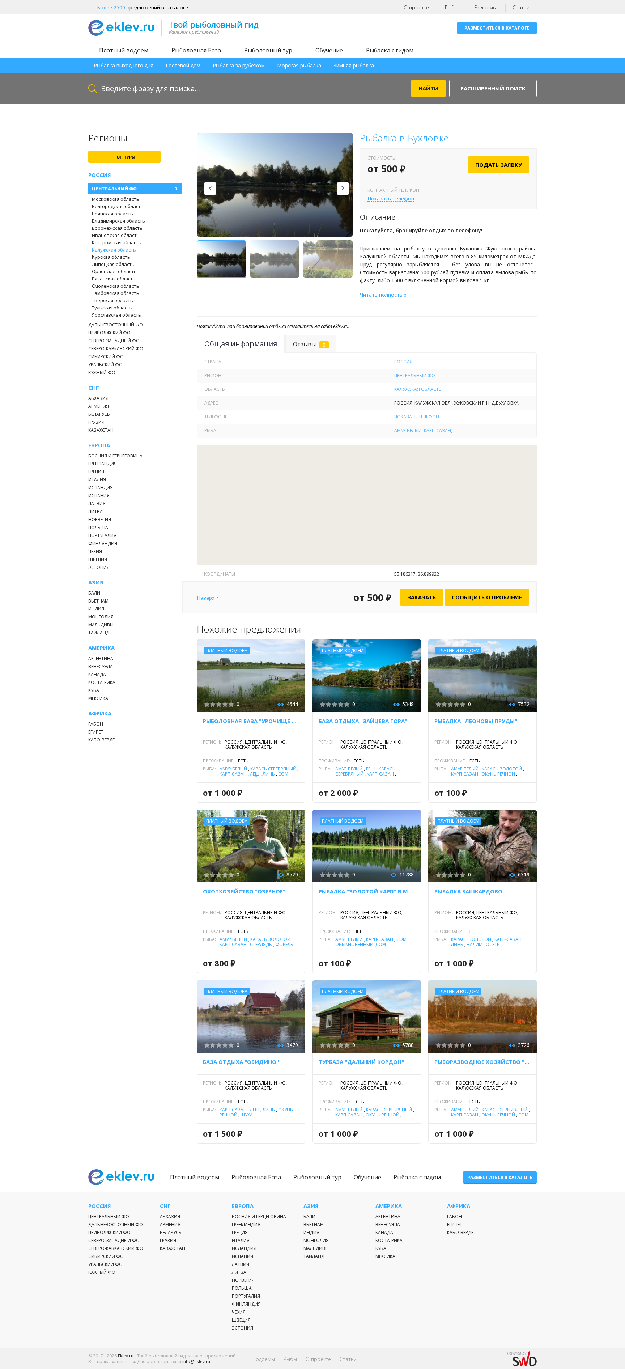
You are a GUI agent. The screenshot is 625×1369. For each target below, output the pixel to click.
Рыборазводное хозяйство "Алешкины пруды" (482, 1062)
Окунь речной (498, 774)
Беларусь (99, 414)
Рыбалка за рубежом (239, 65)
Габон (95, 724)
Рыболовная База (196, 50)
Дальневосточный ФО (115, 325)
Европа (99, 445)
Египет (95, 732)
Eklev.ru (125, 1356)
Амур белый (408, 430)
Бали (94, 593)
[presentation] (210, 188)
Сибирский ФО (106, 357)
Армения (98, 406)
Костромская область (116, 242)
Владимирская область (118, 220)
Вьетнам (98, 601)
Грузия (96, 422)
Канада (97, 674)
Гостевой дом (183, 65)
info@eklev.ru (196, 1362)
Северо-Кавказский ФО (115, 349)
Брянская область (112, 213)
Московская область (115, 199)
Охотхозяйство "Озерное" (244, 891)
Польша (98, 527)
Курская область (111, 257)
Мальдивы (101, 625)
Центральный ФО (114, 189)
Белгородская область (118, 206)
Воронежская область (117, 228)
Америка (101, 648)
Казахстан (101, 430)
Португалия (102, 535)
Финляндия (102, 543)
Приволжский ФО (109, 333)
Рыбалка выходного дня (123, 65)
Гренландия (102, 464)
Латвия (97, 503)
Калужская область (114, 249)
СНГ (93, 387)
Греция (96, 472)
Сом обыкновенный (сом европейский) (371, 944)
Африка (99, 713)
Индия (96, 609)
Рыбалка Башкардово (468, 891)
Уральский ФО (105, 365)
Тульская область (112, 307)
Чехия (95, 551)
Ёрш (370, 769)
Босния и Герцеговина (115, 456)
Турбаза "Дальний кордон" (361, 1062)
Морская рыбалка (299, 65)
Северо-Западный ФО (114, 341)
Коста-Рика (101, 682)
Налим (474, 944)
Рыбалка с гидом (389, 50)
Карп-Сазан (437, 430)
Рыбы (451, 7)
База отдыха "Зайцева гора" (363, 721)
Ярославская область (116, 315)
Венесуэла (100, 666)
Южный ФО (101, 372)
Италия (97, 480)
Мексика (98, 698)
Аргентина (100, 658)
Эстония (99, 567)
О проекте (416, 7)
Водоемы (485, 7)
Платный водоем (123, 50)
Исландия (100, 488)
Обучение (329, 50)
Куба (93, 690)
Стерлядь (261, 944)
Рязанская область (114, 278)
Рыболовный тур (268, 50)
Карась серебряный (273, 769)
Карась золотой (502, 769)
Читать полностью (383, 294)
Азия (95, 582)
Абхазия (98, 398)
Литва (95, 511)
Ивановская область (116, 235)
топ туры (124, 157)
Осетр (492, 944)
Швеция (97, 559)
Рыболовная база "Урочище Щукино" (251, 721)
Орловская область (114, 271)
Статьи (521, 7)
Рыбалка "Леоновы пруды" (475, 721)
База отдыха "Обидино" (241, 1062)
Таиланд (98, 633)
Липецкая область (113, 264)
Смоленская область (115, 286)
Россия (99, 175)
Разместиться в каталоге (497, 28)
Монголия (101, 617)
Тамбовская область (115, 293)
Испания (99, 496)
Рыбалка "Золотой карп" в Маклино (367, 891)
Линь (269, 774)
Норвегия (99, 519)
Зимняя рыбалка (353, 65)
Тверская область (112, 300)
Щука (247, 1115)
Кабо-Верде (101, 740)
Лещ (254, 774)
